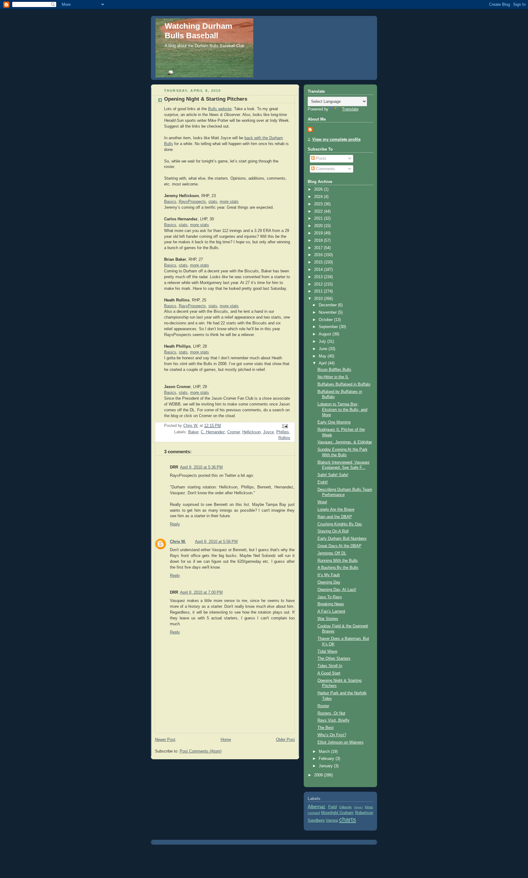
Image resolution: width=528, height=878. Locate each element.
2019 (319, 233)
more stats (229, 202)
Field (332, 807)
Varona (332, 820)
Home (226, 740)
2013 (319, 277)
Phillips (282, 432)
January (326, 766)
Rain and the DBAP (334, 517)
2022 (319, 211)
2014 (319, 269)
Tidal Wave (327, 651)
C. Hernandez (213, 432)
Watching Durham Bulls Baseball (198, 30)
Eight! (322, 482)
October (326, 320)
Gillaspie (345, 807)
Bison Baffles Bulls (334, 370)
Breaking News (330, 604)
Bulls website (220, 109)
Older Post (285, 740)
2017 (319, 248)
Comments (325, 169)
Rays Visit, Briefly (333, 720)
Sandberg (316, 820)
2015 (319, 262)
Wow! (322, 502)
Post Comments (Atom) (201, 751)
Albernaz (316, 806)
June (323, 349)
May (323, 356)
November (328, 312)
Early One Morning (333, 422)
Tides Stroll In (329, 666)
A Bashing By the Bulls (337, 568)
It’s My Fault (328, 575)
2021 (319, 218)
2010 (319, 299)
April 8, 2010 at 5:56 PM (216, 542)
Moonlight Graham (337, 813)
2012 (319, 284)
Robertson (364, 813)
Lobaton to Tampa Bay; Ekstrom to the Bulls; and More (342, 409)
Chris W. (178, 542)
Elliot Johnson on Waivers (340, 742)
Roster (323, 706)
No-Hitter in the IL (333, 377)
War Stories (327, 619)
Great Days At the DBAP (339, 546)
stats (212, 202)
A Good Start (328, 673)
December (328, 305)
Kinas (369, 807)
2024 (319, 197)
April (323, 363)
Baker (193, 432)
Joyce (268, 432)
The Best (325, 728)
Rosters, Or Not (331, 713)
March (325, 751)
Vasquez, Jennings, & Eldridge (344, 442)
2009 (319, 775)
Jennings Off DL (331, 553)
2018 (319, 240)
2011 (319, 291)
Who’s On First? (331, 735)
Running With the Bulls (337, 561)
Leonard (314, 813)
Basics (170, 202)
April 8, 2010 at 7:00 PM (201, 592)
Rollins (284, 438)
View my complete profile (336, 139)
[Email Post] (284, 426)
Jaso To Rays (329, 597)
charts (347, 819)
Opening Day (328, 582)
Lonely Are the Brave (335, 509)
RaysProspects (192, 202)
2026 (319, 189)
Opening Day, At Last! (336, 590)
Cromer (233, 432)
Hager (358, 807)
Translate (350, 109)
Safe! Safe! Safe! (332, 475)
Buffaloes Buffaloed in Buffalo (343, 384)
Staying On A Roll (333, 531)
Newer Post (165, 740)
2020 (319, 226)
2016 (319, 255)
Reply (175, 524)
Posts (320, 158)
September (329, 327)
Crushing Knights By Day (339, 524)
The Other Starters (333, 658)
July (323, 341)
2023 (319, 204)
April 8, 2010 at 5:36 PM (201, 467)
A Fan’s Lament (331, 611)
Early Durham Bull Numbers (342, 538)
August (325, 334)
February (327, 759)
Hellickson (251, 432)
